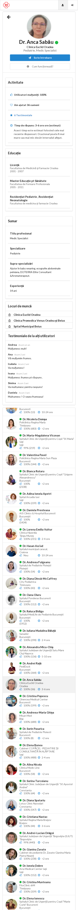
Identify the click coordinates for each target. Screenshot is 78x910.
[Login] (73, 5)
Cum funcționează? (42, 66)
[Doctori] (63, 5)
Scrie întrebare (42, 57)
